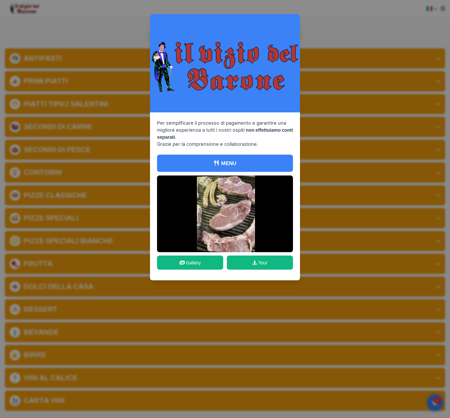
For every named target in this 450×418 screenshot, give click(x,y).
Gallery (193, 262)
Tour (262, 262)
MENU (228, 163)
